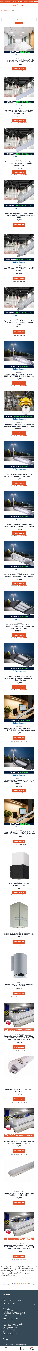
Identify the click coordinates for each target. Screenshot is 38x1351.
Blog (4, 1332)
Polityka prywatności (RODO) (14, 1312)
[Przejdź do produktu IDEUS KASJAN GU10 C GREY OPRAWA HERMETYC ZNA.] (19, 965)
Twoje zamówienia (10, 1326)
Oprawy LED (14, 10)
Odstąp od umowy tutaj (12, 1324)
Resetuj (19, 19)
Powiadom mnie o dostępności (19, 68)
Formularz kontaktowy (12, 1300)
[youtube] (7, 1339)
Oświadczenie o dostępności (14, 1314)
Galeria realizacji (9, 1331)
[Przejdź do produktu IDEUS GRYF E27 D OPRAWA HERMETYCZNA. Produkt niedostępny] (19, 865)
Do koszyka (19, 225)
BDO (5, 1315)
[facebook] (4, 1339)
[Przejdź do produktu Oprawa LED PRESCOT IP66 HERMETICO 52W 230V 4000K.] (19, 1066)
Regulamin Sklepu (10, 1311)
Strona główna (5, 10)
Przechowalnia (9, 1329)
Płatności (6, 1309)
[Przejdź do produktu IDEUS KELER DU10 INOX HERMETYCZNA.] (19, 915)
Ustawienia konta (10, 1327)
